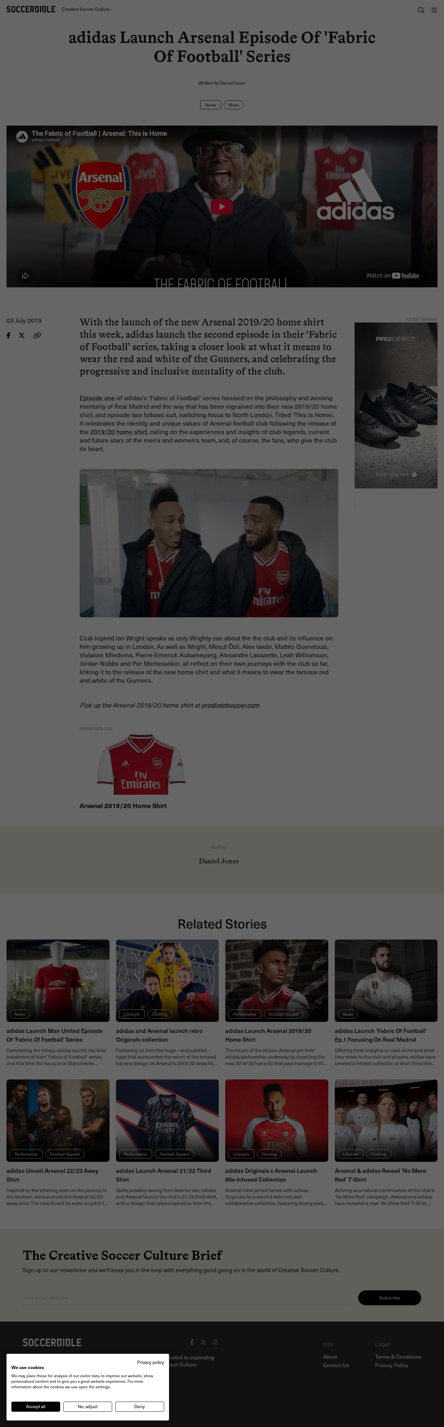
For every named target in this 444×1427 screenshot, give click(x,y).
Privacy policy (150, 1362)
